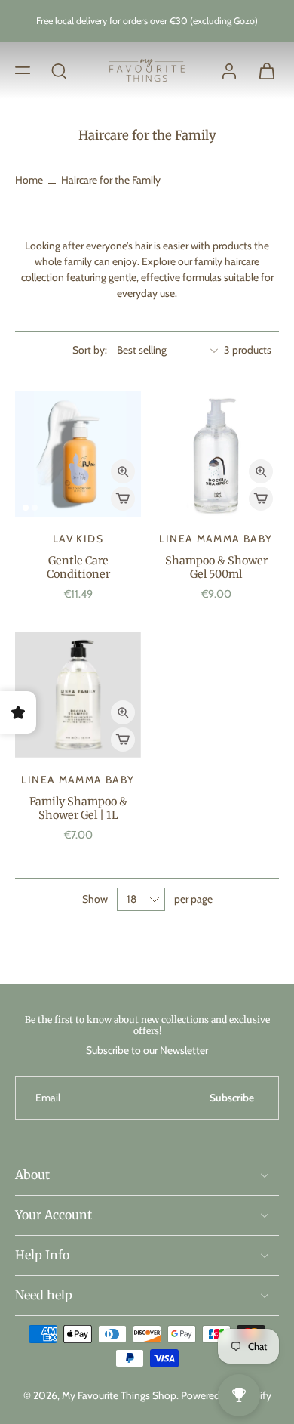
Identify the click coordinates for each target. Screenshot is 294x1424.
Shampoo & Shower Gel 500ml (216, 567)
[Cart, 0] (262, 70)
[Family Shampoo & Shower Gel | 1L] (78, 695)
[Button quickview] (123, 471)
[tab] (26, 508)
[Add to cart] (123, 499)
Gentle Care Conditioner (78, 567)
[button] (22, 69)
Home (29, 180)
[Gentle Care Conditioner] (78, 454)
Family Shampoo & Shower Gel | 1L (78, 808)
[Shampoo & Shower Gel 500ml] (216, 454)
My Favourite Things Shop (119, 1395)
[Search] (58, 69)
